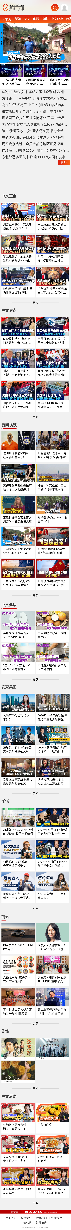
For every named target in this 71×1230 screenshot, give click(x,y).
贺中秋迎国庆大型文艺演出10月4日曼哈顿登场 (17, 1011)
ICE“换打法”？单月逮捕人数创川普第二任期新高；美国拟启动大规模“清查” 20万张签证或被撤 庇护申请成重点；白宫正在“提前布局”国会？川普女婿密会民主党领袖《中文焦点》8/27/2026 (18, 341)
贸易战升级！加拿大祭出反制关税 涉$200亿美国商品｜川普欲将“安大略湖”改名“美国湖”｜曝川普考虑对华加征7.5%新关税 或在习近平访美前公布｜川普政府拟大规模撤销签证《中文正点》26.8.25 (18, 258)
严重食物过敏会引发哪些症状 (52, 635)
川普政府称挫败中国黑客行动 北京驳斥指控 (52, 583)
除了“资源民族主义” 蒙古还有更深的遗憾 (32, 131)
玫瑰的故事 (8, 1081)
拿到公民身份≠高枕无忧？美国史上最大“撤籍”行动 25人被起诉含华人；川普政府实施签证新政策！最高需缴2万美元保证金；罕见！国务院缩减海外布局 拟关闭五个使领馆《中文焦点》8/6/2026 (52, 373)
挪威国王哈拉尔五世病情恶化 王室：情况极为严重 (35, 118)
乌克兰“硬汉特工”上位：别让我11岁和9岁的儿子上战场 (35, 105)
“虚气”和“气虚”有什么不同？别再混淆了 (17, 667)
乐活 (36, 18)
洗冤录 (6, 1058)
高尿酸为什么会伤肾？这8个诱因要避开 (17, 635)
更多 (64, 162)
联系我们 (41, 1218)
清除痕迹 (41, 1222)
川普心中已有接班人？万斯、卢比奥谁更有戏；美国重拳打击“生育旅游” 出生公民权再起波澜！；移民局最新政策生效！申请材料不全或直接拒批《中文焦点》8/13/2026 (18, 373)
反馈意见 (26, 1218)
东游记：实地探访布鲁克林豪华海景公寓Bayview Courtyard (18, 749)
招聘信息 (56, 1218)
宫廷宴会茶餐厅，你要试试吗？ (17, 1191)
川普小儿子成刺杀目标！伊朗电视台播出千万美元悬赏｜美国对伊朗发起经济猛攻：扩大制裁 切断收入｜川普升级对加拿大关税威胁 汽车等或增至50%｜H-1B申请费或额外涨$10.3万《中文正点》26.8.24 (52, 258)
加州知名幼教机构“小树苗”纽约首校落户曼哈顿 (18, 831)
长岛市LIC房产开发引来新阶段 (17, 717)
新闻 (18, 18)
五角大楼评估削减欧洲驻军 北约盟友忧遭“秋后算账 (17, 583)
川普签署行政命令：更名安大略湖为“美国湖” (52, 455)
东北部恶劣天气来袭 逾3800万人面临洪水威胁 (35, 157)
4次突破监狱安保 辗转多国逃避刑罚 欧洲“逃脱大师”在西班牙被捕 (35, 92)
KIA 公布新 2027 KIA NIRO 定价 (18, 947)
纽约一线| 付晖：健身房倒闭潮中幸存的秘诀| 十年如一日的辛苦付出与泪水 (53, 864)
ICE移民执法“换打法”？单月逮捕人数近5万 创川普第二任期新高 (11, 82)
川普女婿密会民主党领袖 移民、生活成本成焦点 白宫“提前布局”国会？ (59, 82)
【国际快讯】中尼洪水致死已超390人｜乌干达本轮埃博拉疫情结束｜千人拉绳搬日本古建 (17, 551)
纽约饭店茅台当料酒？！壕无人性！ (14, 1126)
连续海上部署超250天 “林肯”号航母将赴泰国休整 (35, 150)
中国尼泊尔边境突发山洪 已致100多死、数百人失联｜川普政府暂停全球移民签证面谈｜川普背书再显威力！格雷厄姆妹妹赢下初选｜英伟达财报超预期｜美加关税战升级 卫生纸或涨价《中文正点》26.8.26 (52, 226)
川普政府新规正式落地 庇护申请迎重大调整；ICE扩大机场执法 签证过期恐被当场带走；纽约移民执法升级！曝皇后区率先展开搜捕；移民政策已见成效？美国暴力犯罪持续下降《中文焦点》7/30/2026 (18, 405)
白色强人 (42, 1058)
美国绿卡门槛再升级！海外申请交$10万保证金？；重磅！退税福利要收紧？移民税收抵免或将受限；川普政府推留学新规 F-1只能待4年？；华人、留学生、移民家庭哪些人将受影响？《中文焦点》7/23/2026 (52, 405)
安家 (27, 18)
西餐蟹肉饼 (45, 1124)
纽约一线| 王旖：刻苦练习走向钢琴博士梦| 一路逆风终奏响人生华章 (53, 832)
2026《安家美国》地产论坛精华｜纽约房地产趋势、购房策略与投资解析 (52, 749)
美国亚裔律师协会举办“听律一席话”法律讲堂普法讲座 (52, 1011)
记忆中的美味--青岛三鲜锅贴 (51, 1158)
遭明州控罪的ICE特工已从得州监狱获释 (17, 455)
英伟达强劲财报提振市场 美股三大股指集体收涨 (17, 487)
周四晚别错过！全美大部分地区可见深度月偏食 (35, 144)
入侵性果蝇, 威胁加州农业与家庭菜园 (16, 979)
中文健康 (57, 18)
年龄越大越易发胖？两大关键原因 (52, 667)
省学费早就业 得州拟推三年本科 (52, 519)
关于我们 (11, 1218)
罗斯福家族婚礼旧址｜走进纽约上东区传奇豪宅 (52, 781)
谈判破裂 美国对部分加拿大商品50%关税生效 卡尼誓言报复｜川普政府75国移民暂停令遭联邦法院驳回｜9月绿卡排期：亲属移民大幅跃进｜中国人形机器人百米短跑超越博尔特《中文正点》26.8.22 (53, 291)
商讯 (45, 18)
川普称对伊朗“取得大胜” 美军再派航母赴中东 (51, 551)
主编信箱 (26, 1222)
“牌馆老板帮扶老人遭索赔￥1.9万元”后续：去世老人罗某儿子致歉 (35, 124)
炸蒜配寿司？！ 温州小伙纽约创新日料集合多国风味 (52, 1191)
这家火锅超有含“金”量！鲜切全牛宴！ (16, 1158)
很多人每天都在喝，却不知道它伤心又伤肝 (52, 947)
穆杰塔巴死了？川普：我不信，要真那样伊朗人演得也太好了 (35, 111)
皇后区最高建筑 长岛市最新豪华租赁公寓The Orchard (17, 781)
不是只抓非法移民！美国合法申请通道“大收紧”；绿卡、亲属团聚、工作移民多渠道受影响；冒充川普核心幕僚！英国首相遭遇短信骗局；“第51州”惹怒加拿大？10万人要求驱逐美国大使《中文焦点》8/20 (53, 341)
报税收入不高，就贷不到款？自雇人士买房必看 (17, 896)
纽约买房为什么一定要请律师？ (52, 895)
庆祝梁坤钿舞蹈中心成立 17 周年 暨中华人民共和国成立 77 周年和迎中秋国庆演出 (52, 979)
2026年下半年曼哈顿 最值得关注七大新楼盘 (52, 717)
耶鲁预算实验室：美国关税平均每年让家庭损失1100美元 (52, 487)
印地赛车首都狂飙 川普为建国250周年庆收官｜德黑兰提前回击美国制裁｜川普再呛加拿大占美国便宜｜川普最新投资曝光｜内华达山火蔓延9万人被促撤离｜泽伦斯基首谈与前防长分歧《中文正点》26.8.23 (18, 291)
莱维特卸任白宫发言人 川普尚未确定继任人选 (17, 519)
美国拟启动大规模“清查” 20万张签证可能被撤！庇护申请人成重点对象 (35, 82)
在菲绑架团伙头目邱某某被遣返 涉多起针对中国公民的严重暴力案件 (35, 137)
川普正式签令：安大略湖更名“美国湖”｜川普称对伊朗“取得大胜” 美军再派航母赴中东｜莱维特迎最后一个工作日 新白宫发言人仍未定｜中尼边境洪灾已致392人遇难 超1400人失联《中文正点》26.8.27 (17, 226)
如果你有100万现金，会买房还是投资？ (16, 863)
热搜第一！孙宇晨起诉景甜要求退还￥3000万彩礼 (35, 98)
